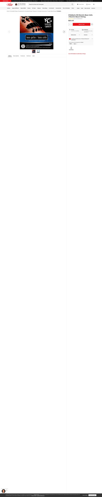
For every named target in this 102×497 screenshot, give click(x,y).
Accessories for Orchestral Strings (25, 11)
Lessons (93, 8)
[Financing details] (92, 38)
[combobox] (70, 24)
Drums (29, 8)
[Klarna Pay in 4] (75, 44)
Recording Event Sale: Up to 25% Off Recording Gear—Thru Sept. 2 (25, 0)
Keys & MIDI (23, 8)
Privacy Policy (36, 494)
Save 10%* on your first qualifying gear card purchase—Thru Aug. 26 (80, 0)
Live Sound (51, 8)
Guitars (8, 8)
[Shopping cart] (93, 4)
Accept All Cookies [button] (92, 495)
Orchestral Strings (13, 11)
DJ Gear (34, 8)
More (73, 8)
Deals (78, 8)
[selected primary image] (37, 31)
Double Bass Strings (52, 11)
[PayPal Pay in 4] (71, 44)
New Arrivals (87, 8)
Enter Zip (85, 34)
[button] (20, 4)
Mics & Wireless (66, 8)
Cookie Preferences (40, 495)
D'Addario (59, 11)
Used (82, 8)
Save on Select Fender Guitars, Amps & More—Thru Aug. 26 (52, 0)
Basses (39, 8)
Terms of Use (33, 495)
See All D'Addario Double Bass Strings (77, 53)
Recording (44, 8)
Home (8, 11)
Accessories (58, 8)
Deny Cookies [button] (85, 495)
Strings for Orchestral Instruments (40, 11)
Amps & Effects (15, 8)
